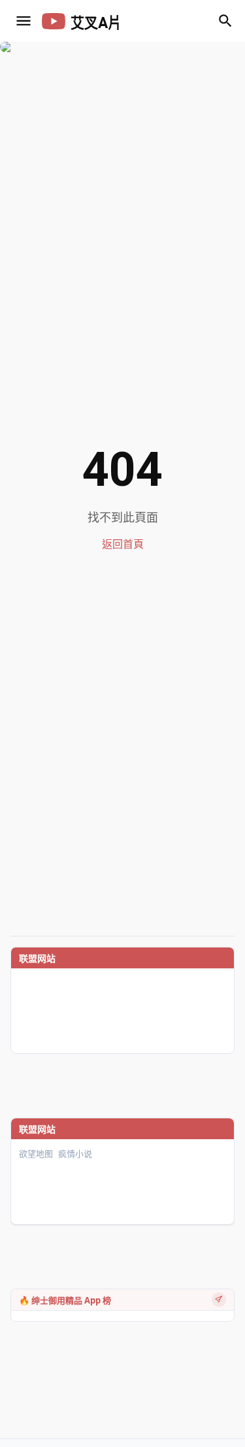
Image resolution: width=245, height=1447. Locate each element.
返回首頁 (123, 544)
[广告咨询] (219, 1299)
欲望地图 (36, 1154)
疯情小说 (75, 1154)
